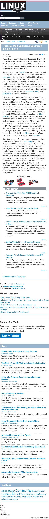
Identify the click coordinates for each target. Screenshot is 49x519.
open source (13, 499)
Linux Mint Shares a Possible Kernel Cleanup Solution (20, 378)
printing (27, 36)
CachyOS (9, 395)
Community (23, 490)
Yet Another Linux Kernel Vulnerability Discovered (23, 446)
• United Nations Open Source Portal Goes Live (18, 305)
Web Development (24, 496)
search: (2, 15)
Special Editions (18, 25)
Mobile (22, 494)
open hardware (4, 353)
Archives (4, 25)
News (3, 23)
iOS (12, 36)
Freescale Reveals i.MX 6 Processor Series (22, 208)
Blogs (22, 23)
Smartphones (38, 36)
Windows (36, 496)
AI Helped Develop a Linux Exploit (16, 435)
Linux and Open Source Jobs (13, 286)
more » (43, 206)
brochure (36, 135)
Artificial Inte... (4, 411)
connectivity (7, 93)
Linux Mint (14, 381)
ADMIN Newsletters (18, 289)
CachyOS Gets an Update (12, 393)
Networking (15, 34)
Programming (24, 32)
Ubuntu (3, 462)
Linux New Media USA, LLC (41, 518)
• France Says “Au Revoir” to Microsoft (14, 312)
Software (5, 34)
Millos (26, 133)
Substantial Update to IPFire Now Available (19, 472)
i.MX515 (22, 72)
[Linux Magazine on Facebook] (37, 41)
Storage (11, 353)
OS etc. (19, 36)
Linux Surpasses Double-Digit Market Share (20, 421)
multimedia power (32, 91)
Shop (30, 25)
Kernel (10, 381)
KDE (2, 365)
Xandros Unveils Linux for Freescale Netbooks (23, 242)
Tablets (4, 39)
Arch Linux (3, 395)
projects (10, 365)
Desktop (3, 423)
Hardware (6, 493)
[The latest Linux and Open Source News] (41, 41)
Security (14, 411)
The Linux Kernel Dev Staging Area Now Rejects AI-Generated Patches (23, 408)
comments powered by (14, 276)
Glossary (4, 517)
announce (6, 77)
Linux (7, 423)
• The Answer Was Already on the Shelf (15, 297)
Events (41, 491)
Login (46, 41)
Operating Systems (39, 32)
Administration (4, 381)
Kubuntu (6, 365)
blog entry (28, 141)
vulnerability (15, 437)
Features (12, 23)
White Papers (33, 23)
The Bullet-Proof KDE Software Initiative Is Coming (23, 363)
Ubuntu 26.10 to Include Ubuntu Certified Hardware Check (23, 459)
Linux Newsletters (18, 284)
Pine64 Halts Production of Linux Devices (19, 351)
